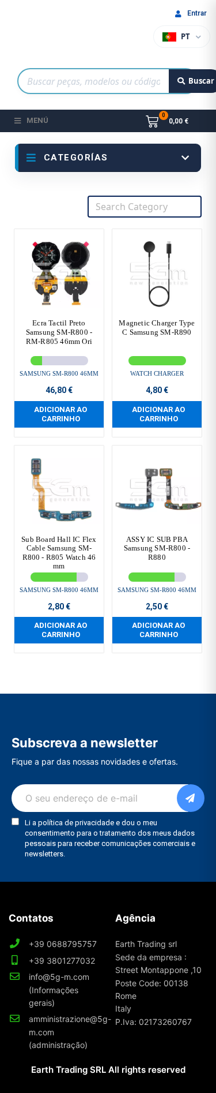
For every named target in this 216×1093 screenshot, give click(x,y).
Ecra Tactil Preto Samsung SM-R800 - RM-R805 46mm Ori (59, 332)
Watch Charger (157, 373)
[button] (59, 414)
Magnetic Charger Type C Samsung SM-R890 (157, 327)
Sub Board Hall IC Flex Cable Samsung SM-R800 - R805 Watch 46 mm (58, 553)
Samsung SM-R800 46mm (59, 373)
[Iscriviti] (190, 798)
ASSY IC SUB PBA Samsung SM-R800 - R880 (157, 548)
